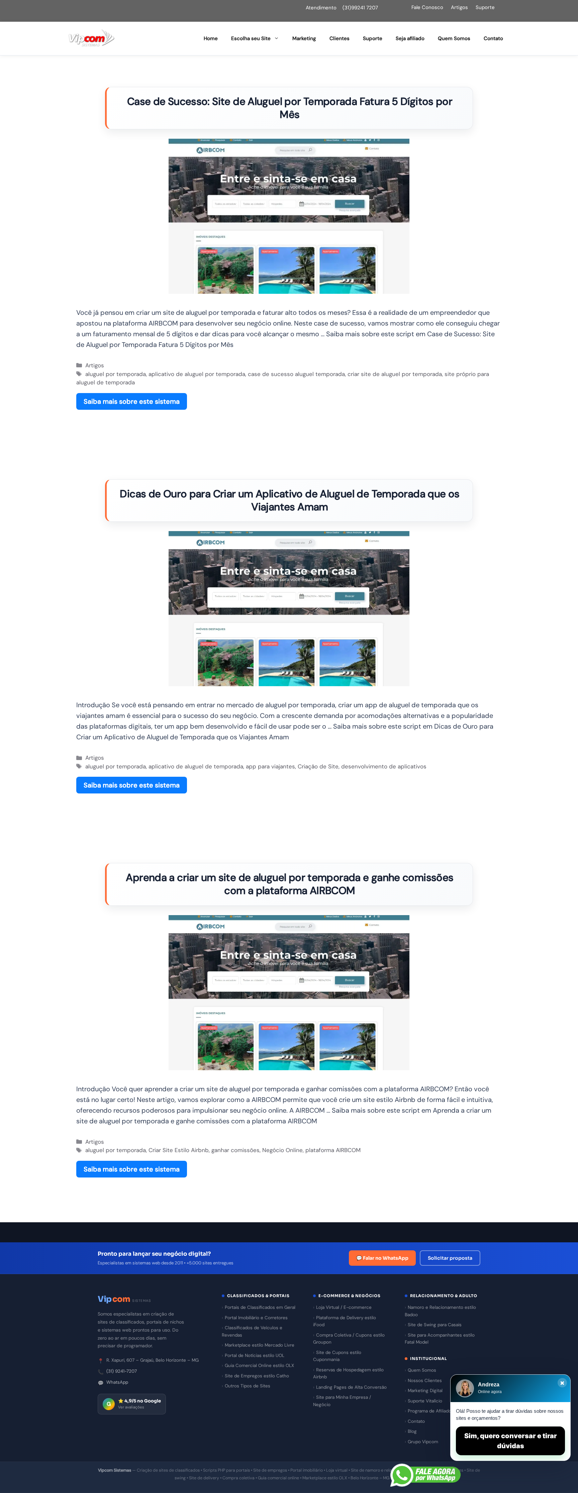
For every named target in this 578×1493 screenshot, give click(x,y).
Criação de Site (318, 766)
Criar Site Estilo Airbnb (179, 1150)
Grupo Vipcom (423, 1442)
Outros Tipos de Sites (247, 1386)
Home (211, 38)
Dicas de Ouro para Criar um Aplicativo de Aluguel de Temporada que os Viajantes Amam (289, 500)
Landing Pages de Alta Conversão (351, 1387)
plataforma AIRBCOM (333, 1150)
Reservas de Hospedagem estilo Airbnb (348, 1373)
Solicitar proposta (450, 1258)
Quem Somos (454, 38)
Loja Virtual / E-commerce (344, 1307)
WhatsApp (117, 1382)
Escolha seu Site (251, 38)
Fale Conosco (427, 7)
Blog (412, 1431)
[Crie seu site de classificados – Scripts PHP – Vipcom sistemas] (91, 38)
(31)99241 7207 (360, 7)
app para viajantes (270, 766)
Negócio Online (282, 1150)
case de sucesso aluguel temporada (296, 374)
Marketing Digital (425, 1390)
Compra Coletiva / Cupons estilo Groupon (349, 1338)
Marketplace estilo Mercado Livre (259, 1345)
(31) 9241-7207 (121, 1371)
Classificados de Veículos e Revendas (252, 1331)
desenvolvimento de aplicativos (383, 766)
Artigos (459, 7)
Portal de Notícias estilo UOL (254, 1355)
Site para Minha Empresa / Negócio (342, 1400)
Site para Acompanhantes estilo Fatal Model (440, 1338)
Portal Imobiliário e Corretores (256, 1318)
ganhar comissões (235, 1150)
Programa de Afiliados (431, 1411)
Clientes (339, 38)
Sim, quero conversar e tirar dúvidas (510, 1441)
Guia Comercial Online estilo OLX (259, 1365)
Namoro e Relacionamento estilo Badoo (440, 1311)
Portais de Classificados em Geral (260, 1307)
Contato (493, 38)
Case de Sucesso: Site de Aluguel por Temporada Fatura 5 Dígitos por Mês (289, 108)
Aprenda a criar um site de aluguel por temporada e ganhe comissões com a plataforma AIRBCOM (289, 884)
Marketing (304, 38)
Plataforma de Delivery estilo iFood (344, 1321)
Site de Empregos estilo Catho (257, 1376)
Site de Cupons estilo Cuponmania (337, 1356)
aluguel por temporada (115, 374)
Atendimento (321, 7)
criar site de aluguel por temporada (395, 374)
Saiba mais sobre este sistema (132, 401)
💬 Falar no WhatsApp (382, 1258)
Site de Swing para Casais (435, 1325)
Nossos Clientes (425, 1380)
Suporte (485, 7)
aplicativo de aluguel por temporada (197, 374)
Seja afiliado (410, 38)
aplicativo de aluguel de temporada (196, 766)
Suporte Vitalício (425, 1401)
